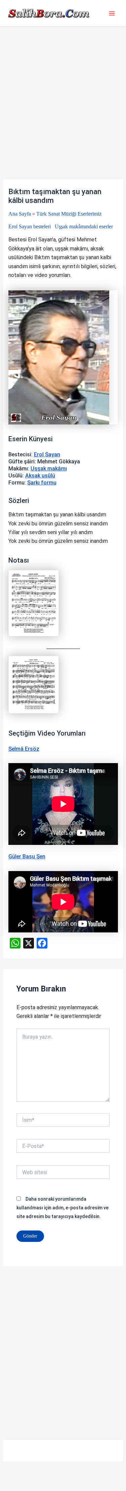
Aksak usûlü (40, 475)
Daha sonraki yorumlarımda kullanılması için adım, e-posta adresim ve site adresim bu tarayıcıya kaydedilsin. (62, 1207)
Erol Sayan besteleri (29, 226)
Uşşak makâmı (49, 468)
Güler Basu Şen (26, 856)
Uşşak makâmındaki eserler (84, 226)
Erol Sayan (47, 454)
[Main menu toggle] (111, 13)
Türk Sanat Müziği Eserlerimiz (68, 214)
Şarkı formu (41, 482)
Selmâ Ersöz (23, 749)
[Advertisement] (63, 114)
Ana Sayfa (19, 214)
